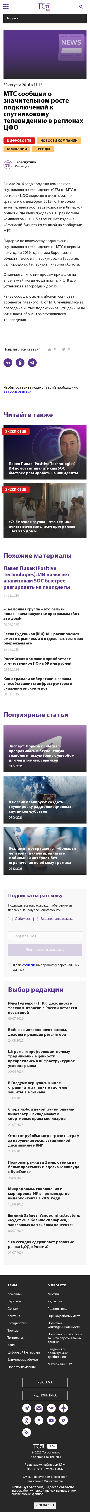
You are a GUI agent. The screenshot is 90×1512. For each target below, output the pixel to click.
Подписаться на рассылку (45, 950)
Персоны (14, 1301)
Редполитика (57, 1309)
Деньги (12, 1309)
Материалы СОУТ (61, 1364)
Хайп (11, 1345)
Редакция (55, 1301)
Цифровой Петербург (23, 1352)
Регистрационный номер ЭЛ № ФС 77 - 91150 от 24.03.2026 (45, 1467)
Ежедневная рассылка (56, 919)
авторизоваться (17, 392)
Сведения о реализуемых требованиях (58, 1353)
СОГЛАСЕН (45, 1505)
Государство (17, 1323)
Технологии (15, 1338)
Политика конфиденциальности (64, 1325)
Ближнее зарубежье (22, 1360)
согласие (29, 965)
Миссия (53, 1294)
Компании (14, 1294)
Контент (13, 1316)
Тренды (13, 1331)
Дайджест (22, 919)
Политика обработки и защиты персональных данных (65, 1338)
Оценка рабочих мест (64, 1316)
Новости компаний (21, 1367)
